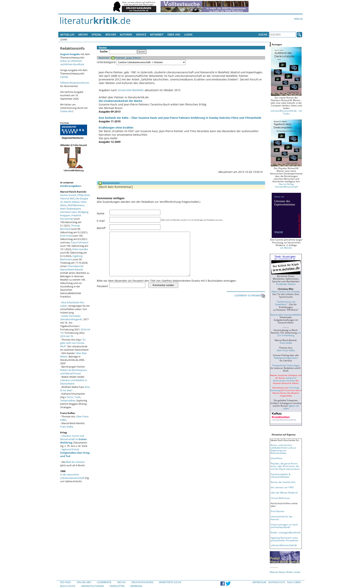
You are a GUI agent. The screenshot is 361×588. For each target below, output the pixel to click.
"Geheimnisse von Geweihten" (285, 303)
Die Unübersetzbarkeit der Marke (120, 101)
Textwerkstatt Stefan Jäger (286, 365)
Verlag (298, 18)
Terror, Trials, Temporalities (70, 398)
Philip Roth (83, 195)
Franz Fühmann (79, 242)
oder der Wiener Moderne (284, 492)
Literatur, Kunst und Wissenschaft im (73, 439)
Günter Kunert (68, 195)
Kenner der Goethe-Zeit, (283, 482)
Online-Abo (66, 111)
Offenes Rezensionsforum (74, 82)
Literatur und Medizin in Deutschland (73, 381)
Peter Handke (80, 249)
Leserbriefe (104, 582)
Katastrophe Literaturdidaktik (285, 314)
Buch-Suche (67, 586)
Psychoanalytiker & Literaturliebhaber (280, 475)
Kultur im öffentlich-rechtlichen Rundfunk (72, 62)
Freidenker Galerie (286, 283)
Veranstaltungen (92, 586)
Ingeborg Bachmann (71, 257)
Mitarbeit (157, 34)
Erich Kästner (277, 511)
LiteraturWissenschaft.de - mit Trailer (286, 112)
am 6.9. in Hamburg (289, 334)
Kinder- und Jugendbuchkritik (285, 532)
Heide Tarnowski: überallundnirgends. (71, 317)
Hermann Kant (68, 212)
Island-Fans (276, 458)
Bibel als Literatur (75, 462)
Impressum (259, 582)
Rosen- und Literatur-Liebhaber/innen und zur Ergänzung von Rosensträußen (283, 448)
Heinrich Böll (67, 198)
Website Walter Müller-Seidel (285, 572)
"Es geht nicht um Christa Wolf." (73, 343)
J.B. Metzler (286, 247)
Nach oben (294, 582)
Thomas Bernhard (70, 227)
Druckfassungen (142, 582)
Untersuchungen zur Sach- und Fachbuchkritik (284, 526)
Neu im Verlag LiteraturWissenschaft (286, 185)
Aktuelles (67, 34)
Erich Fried (66, 235)
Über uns (173, 34)
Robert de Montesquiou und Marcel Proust (73, 371)
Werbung (136, 586)
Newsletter (117, 586)
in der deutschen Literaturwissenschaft (72, 476)
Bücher (110, 34)
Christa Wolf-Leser (280, 497)
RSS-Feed (65, 582)
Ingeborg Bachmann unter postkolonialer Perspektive (284, 539)
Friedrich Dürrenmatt (70, 217)
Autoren (126, 34)
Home (103, 47)
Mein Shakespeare (70, 208)
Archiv (83, 34)
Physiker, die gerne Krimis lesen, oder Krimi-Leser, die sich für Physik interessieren (285, 466)
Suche (263, 34)
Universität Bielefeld (130, 90)
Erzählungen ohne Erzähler (116, 127)
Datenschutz (276, 582)
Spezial (97, 34)
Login (188, 34)
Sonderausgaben (70, 186)
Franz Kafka (66, 426)
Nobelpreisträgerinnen (286, 357)
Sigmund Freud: (74, 453)
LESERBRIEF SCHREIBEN (247, 295)
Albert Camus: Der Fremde (286, 291)
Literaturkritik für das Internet (282, 518)
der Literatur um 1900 (282, 487)
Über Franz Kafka (286, 350)
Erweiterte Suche (170, 582)
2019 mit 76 (66, 336)
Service (141, 34)
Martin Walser (72, 202)
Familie (64, 77)
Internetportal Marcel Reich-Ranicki (71, 267)
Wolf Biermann (76, 205)
